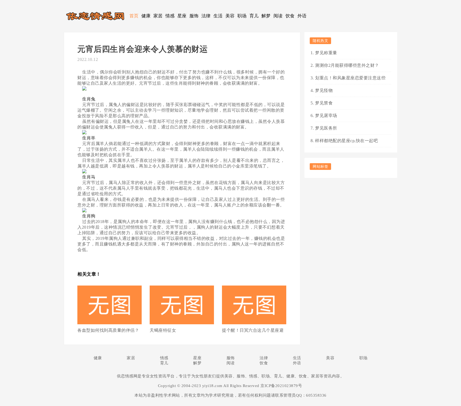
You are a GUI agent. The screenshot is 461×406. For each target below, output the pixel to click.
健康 (146, 15)
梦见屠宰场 (326, 115)
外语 (302, 15)
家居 (158, 15)
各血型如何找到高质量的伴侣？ (108, 330)
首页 (134, 15)
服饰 (194, 15)
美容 (230, 15)
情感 (170, 15)
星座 (182, 15)
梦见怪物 (324, 90)
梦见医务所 (326, 128)
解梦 (266, 15)
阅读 (278, 15)
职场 (242, 15)
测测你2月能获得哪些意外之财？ (347, 65)
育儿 (254, 15)
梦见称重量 (326, 52)
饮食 (290, 15)
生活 (218, 15)
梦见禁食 (324, 103)
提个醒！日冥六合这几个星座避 (253, 330)
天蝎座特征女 (163, 330)
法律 (206, 15)
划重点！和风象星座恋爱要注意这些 (350, 78)
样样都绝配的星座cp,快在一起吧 (346, 140)
